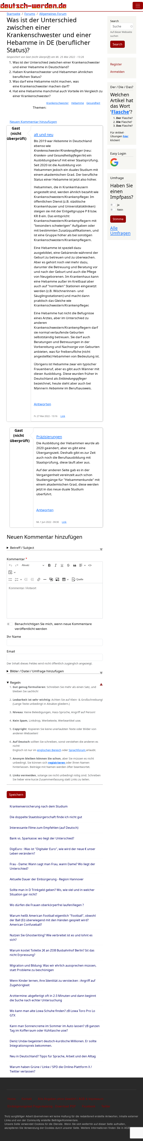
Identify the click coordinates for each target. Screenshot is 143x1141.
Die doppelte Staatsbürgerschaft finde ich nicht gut (46, 817)
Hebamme (77, 103)
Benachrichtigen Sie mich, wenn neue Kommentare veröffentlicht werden (53, 626)
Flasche (120, 111)
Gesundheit (93, 103)
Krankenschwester (57, 103)
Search (114, 21)
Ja (118, 205)
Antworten (42, 404)
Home (11, 1099)
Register (116, 64)
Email (11, 651)
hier (125, 136)
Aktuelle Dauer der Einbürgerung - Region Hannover (47, 879)
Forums (29, 14)
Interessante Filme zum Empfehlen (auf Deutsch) (44, 828)
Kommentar (16, 559)
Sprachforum (77, 750)
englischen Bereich (49, 750)
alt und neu (43, 134)
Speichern (16, 795)
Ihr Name (14, 636)
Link (63, 416)
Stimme (118, 219)
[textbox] (55, 600)
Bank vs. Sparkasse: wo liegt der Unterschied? (42, 838)
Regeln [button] (15, 682)
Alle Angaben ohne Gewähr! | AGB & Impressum (70, 1099)
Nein (120, 209)
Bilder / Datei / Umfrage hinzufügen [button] (37, 671)
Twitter (105, 1106)
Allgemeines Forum (52, 14)
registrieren (57, 762)
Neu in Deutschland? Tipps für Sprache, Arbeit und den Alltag (53, 1056)
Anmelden (117, 72)
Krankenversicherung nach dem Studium (39, 806)
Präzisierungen (49, 436)
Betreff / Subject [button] (22, 547)
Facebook (88, 1106)
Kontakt (27, 1099)
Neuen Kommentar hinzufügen (33, 122)
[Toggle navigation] (138, 5)
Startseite (13, 14)
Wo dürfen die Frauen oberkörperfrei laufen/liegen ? (47, 905)
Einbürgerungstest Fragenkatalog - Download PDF (41, 1106)
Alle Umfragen (120, 230)
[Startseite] (33, 5)
